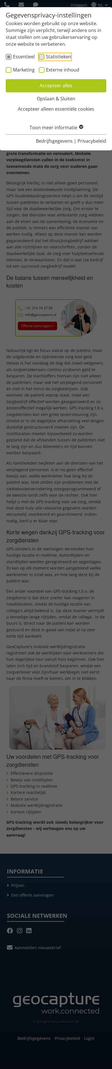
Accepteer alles (56, 85)
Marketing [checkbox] (24, 70)
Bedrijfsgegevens (54, 141)
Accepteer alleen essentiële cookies (56, 109)
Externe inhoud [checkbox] (62, 70)
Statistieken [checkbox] (58, 56)
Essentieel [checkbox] (24, 56)
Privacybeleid (92, 141)
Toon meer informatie (54, 127)
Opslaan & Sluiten (56, 98)
